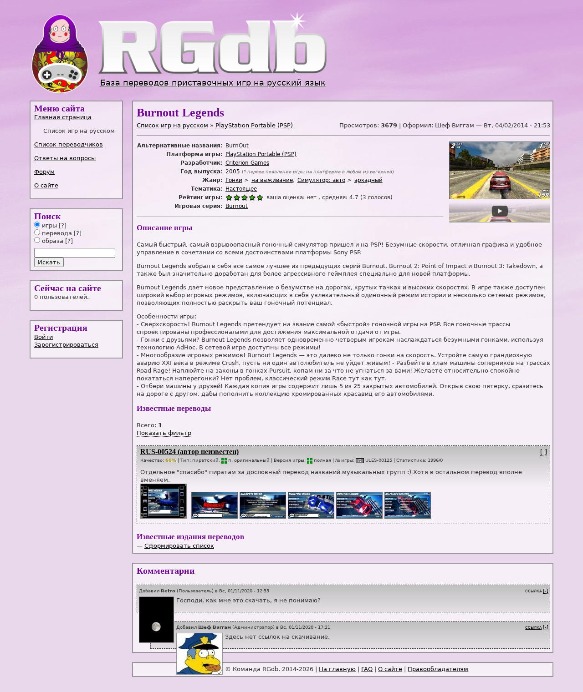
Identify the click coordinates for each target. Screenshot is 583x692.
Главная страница (63, 117)
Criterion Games (247, 163)
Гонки (233, 180)
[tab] (77, 117)
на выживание (272, 180)
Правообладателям (438, 669)
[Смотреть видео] (163, 516)
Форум (44, 171)
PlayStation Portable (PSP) (254, 125)
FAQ (367, 669)
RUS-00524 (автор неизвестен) (189, 451)
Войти (43, 336)
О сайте (46, 185)
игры (48, 225)
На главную (337, 669)
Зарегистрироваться (66, 344)
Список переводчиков (68, 144)
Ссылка (533, 591)
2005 (232, 171)
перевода (56, 233)
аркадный (368, 180)
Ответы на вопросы (65, 158)
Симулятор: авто (321, 180)
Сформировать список (179, 545)
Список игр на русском (172, 125)
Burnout (236, 206)
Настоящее (241, 189)
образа (51, 240)
